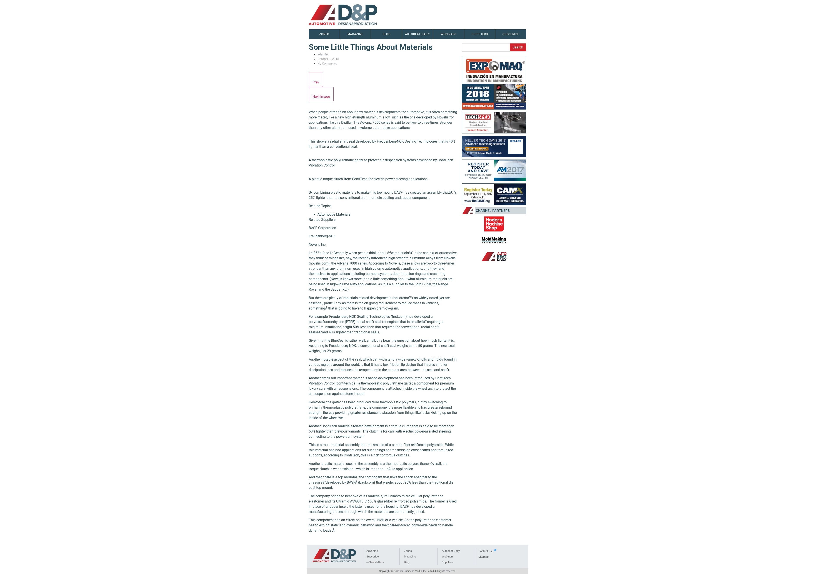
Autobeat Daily (451, 550)
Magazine (355, 34)
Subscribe (511, 34)
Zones (408, 550)
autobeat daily (417, 34)
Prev (315, 82)
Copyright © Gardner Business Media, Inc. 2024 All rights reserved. (417, 571)
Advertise (372, 550)
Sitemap (483, 556)
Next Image (321, 97)
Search (518, 47)
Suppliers (447, 562)
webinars (448, 34)
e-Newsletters (375, 562)
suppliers (480, 34)
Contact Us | (485, 551)
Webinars (448, 556)
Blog (386, 34)
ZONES (324, 34)
